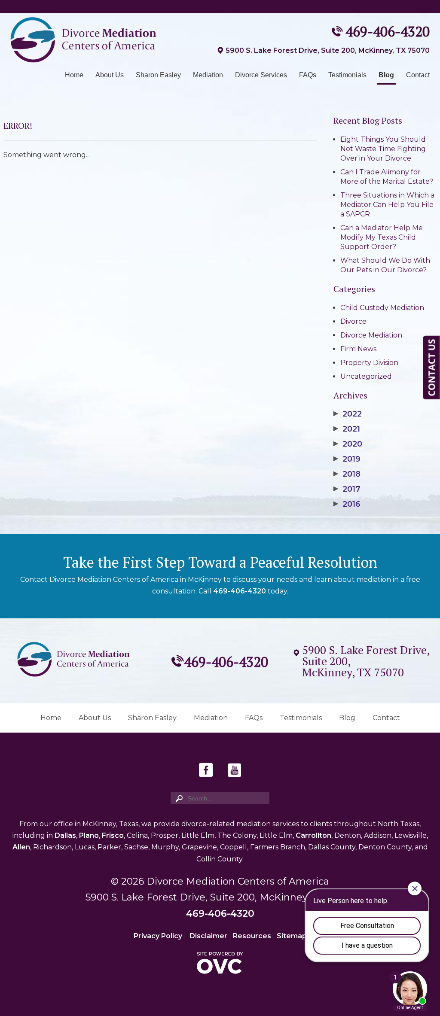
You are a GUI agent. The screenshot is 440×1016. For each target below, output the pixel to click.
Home (74, 75)
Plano (89, 835)
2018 (347, 474)
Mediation (208, 75)
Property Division (369, 363)
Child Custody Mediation (382, 308)
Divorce (353, 321)
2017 (347, 489)
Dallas (65, 835)
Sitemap (292, 936)
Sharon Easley (158, 75)
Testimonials (347, 75)
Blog (386, 75)
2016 (347, 504)
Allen (21, 847)
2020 (347, 444)
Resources (252, 936)
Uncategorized (366, 376)
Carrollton (313, 835)
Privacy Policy (158, 936)
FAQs (307, 75)
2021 (346, 429)
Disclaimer (208, 936)
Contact (418, 75)
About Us (109, 75)
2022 (347, 414)
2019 (347, 459)
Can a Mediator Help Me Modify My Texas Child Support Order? (381, 237)
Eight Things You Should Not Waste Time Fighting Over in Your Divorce (383, 148)
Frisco (113, 835)
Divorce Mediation (371, 335)
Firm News (358, 349)
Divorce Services (261, 75)
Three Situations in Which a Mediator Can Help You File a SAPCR (387, 204)
